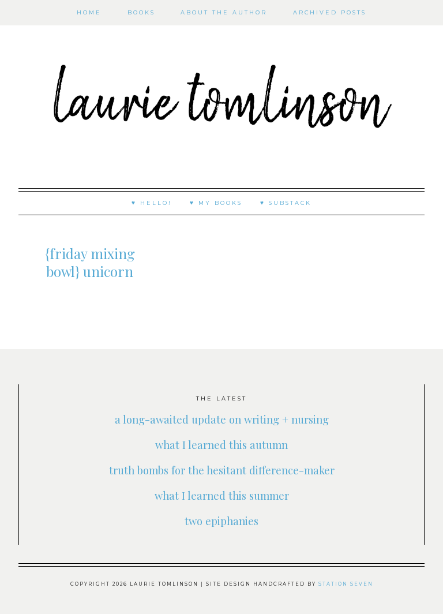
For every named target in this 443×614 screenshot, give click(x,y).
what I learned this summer (222, 495)
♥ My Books (216, 203)
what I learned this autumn (221, 444)
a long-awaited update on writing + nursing (222, 419)
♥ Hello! (152, 203)
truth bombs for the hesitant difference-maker (222, 470)
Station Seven (345, 584)
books (141, 12)
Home (89, 12)
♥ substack (285, 203)
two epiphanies (221, 521)
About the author (224, 12)
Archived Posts (329, 12)
